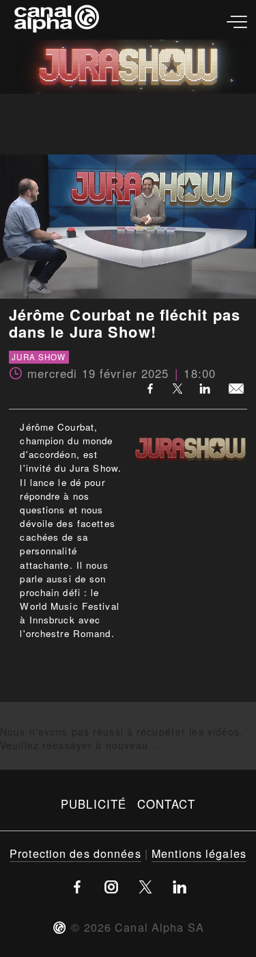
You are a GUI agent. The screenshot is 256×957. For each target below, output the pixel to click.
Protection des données (75, 853)
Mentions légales (199, 853)
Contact (166, 804)
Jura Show (39, 357)
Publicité (93, 804)
